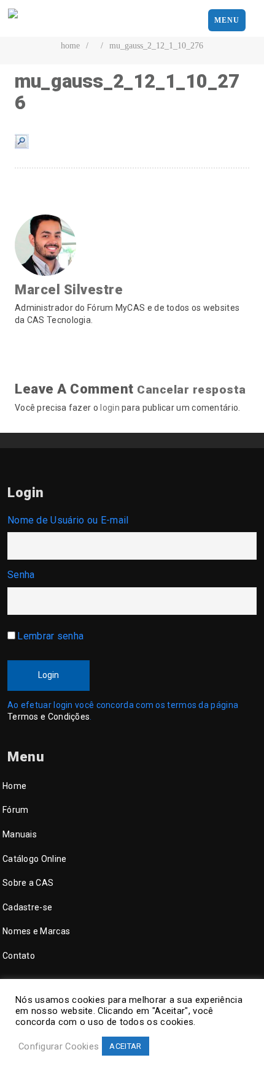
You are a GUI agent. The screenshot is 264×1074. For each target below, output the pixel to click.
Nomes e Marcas (36, 931)
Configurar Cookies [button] (58, 1046)
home (70, 45)
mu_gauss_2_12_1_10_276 (156, 45)
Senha (21, 575)
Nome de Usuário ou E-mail (68, 520)
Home (14, 786)
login (110, 408)
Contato (18, 956)
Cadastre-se (27, 907)
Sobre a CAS (27, 883)
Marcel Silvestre (69, 289)
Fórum (15, 810)
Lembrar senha (50, 636)
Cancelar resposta (191, 390)
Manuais (19, 834)
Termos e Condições (48, 717)
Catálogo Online (34, 859)
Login (48, 675)
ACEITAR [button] (125, 1046)
